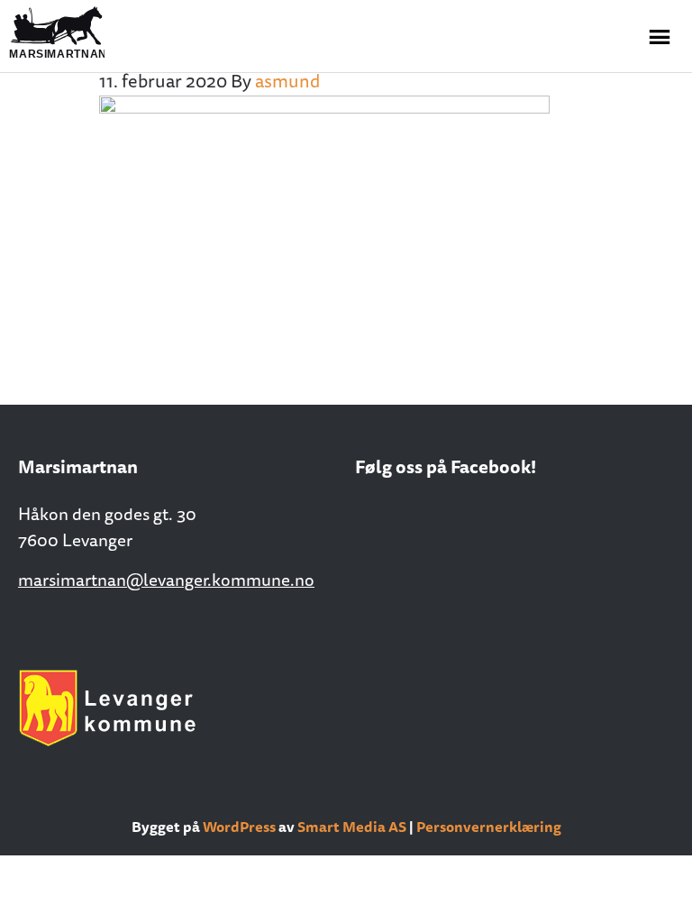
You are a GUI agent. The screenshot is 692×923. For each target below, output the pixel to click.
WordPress (239, 826)
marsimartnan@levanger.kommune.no (166, 579)
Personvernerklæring (488, 826)
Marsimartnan (99, 33)
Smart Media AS (351, 826)
